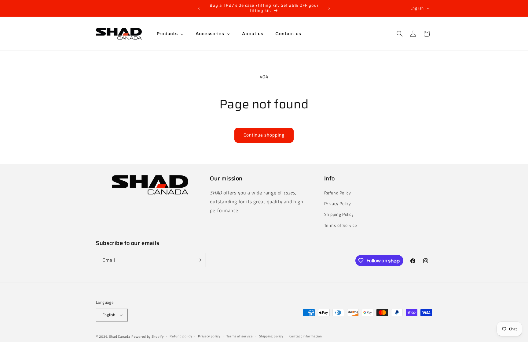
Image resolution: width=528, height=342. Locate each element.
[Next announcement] (329, 8)
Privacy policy (209, 336)
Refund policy (181, 336)
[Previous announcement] (199, 8)
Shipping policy (271, 336)
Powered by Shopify (147, 336)
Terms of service (239, 336)
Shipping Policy (339, 214)
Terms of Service (340, 225)
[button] (399, 33)
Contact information (305, 336)
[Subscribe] (199, 260)
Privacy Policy (337, 203)
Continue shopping (264, 134)
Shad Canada (119, 336)
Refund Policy (337, 193)
